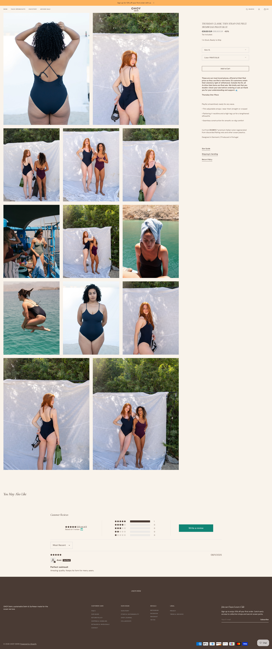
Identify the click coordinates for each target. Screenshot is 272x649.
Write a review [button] (196, 528)
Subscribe (264, 619)
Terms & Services (176, 614)
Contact (94, 628)
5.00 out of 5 (82, 527)
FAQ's (93, 611)
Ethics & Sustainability (130, 614)
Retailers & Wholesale (100, 624)
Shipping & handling (99, 621)
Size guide (95, 614)
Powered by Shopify (28, 644)
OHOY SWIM (15, 644)
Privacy (173, 611)
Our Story (125, 611)
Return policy (97, 618)
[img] (56, 554)
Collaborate (126, 621)
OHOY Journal (126, 618)
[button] (250, 9)
